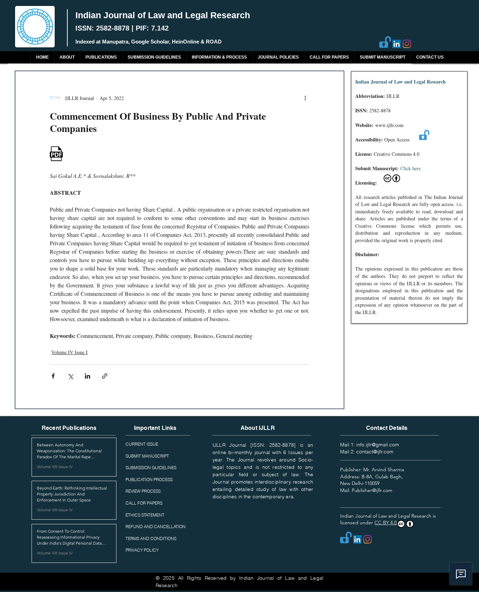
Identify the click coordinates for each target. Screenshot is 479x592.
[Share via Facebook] (53, 376)
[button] (101, 57)
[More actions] (305, 98)
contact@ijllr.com (374, 451)
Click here (410, 168)
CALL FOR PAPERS (144, 503)
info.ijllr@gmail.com (377, 444)
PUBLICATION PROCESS (149, 479)
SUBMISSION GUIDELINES (151, 467)
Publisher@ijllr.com (372, 490)
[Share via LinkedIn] (87, 376)
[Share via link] (104, 376)
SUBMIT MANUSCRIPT (147, 456)
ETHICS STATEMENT (145, 515)
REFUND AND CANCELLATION (155, 526)
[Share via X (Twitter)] (70, 376)
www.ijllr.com (389, 125)
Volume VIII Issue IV (55, 466)
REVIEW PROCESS (143, 491)
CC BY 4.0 (386, 522)
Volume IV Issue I (69, 352)
